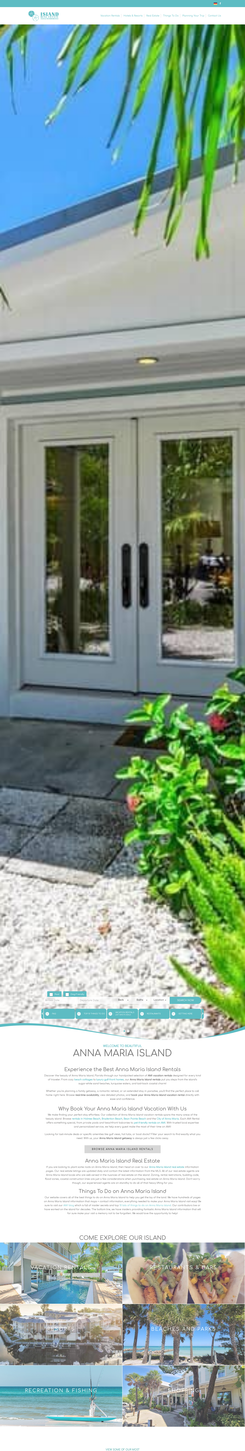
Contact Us (214, 15)
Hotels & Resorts (133, 15)
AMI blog (68, 1205)
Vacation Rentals (110, 15)
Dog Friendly (77, 994)
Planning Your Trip (193, 15)
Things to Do (171, 15)
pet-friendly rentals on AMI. (150, 1123)
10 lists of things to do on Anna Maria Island (145, 1205)
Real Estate (152, 15)
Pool (57, 994)
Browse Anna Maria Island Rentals (122, 1149)
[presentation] (42, 1014)
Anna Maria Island (43, 15)
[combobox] (122, 1000)
